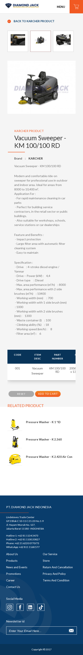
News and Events (16, 567)
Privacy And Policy (54, 573)
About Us (12, 554)
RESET (21, 393)
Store (46, 560)
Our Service (50, 554)
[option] (41, 87)
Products (11, 560)
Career (10, 580)
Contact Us (13, 587)
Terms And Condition (56, 580)
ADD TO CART (48, 393)
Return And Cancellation (58, 567)
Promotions (13, 573)
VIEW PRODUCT (48, 422)
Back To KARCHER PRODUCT (33, 21)
